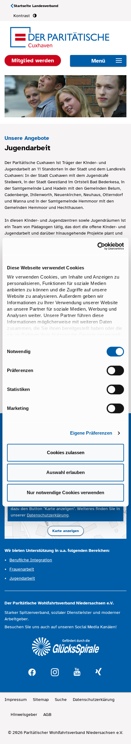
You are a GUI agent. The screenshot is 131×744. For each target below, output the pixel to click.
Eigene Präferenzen (91, 433)
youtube (77, 672)
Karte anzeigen (65, 531)
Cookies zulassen (65, 452)
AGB (47, 714)
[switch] (115, 370)
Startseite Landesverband (36, 6)
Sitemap (41, 699)
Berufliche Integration (30, 560)
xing (98, 672)
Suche (61, 699)
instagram (55, 671)
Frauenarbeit (21, 569)
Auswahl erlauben (65, 472)
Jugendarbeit (22, 578)
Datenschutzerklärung (48, 515)
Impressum (16, 699)
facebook (32, 671)
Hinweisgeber (24, 714)
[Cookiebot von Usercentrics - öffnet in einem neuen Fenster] (97, 246)
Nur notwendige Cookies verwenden (65, 492)
